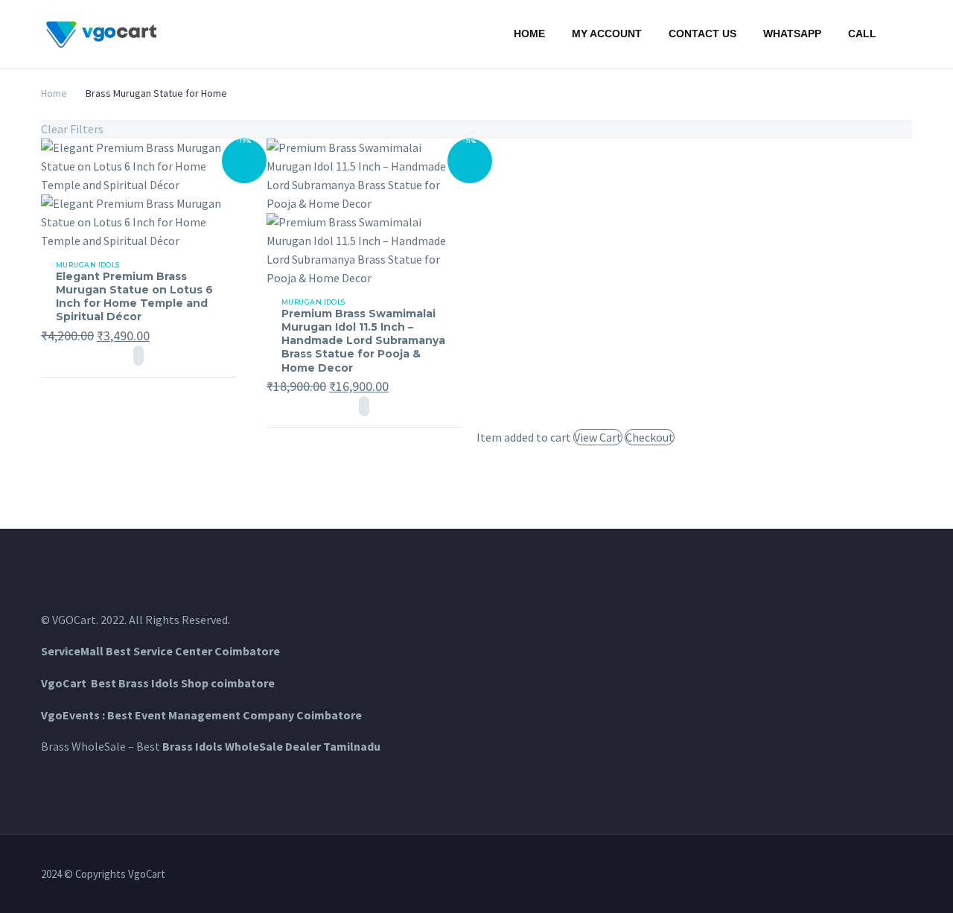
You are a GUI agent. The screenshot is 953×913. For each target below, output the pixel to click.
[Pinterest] (888, 875)
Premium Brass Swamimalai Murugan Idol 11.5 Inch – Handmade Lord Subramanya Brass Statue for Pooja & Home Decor (363, 341)
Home (529, 33)
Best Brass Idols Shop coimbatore (183, 682)
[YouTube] (908, 875)
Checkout (649, 437)
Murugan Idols (88, 265)
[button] (138, 356)
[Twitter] (849, 875)
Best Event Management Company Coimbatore (234, 714)
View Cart (598, 437)
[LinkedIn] (830, 875)
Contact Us (702, 33)
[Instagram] (869, 875)
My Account (607, 33)
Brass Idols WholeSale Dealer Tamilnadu (271, 746)
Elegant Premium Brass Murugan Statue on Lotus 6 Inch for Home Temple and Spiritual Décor (134, 297)
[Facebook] (811, 875)
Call (862, 33)
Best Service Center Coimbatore (193, 650)
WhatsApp (792, 33)
